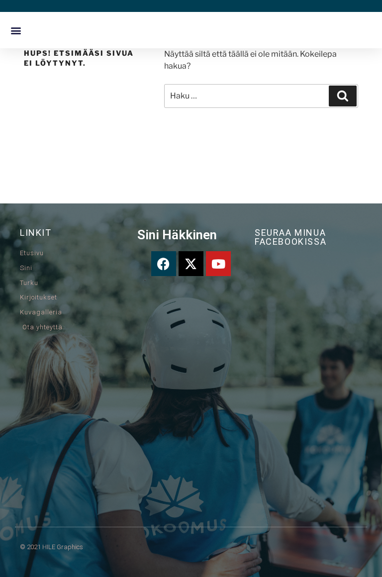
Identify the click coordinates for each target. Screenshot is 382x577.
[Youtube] (218, 263)
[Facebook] (163, 263)
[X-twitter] (191, 263)
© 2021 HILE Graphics (51, 547)
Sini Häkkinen (177, 234)
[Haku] (343, 96)
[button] (15, 30)
